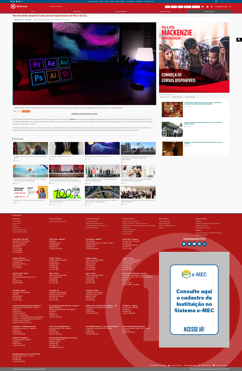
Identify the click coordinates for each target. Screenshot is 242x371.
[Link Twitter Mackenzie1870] (14, 1)
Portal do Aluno (196, 6)
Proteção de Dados (176, 365)
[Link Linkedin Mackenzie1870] (19, 1)
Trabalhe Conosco (205, 365)
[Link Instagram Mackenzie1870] (22, 1)
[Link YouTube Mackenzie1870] (17, 1)
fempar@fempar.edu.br (56, 347)
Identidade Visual (191, 365)
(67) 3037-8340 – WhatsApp (130, 284)
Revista (180, 6)
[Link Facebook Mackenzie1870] (11, 1)
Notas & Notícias (165, 97)
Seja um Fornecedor (222, 365)
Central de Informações (159, 365)
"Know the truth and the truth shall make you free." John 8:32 (209, 369)
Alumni (167, 6)
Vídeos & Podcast (177, 97)
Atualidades (26, 111)
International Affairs (221, 6)
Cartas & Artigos (190, 97)
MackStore (188, 6)
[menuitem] (93, 1)
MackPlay (174, 6)
